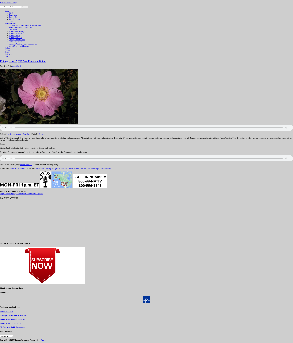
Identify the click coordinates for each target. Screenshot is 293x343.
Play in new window (14, 134)
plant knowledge (93, 169)
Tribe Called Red (26, 165)
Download (26, 134)
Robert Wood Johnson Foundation (13, 319)
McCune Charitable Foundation (12, 327)
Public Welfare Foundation (10, 323)
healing (48, 169)
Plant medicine (105, 169)
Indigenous (56, 169)
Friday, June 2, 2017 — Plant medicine (23, 61)
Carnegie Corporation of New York (13, 315)
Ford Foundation (6, 312)
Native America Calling (8, 3)
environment (40, 169)
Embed (42, 134)
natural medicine (80, 169)
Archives (12, 169)
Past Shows (21, 169)
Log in (43, 340)
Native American (67, 169)
